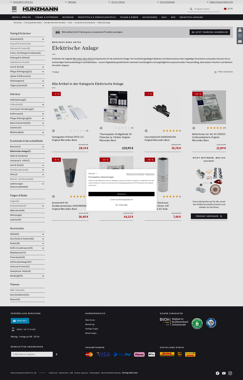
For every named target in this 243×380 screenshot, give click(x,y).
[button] (93, 173)
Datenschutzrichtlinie (135, 173)
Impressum (150, 173)
